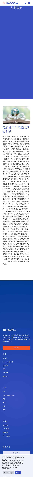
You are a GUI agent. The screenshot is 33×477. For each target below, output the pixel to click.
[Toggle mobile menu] (29, 3)
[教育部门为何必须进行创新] (16, 115)
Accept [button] (18, 473)
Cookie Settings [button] (8, 473)
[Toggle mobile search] (25, 3)
